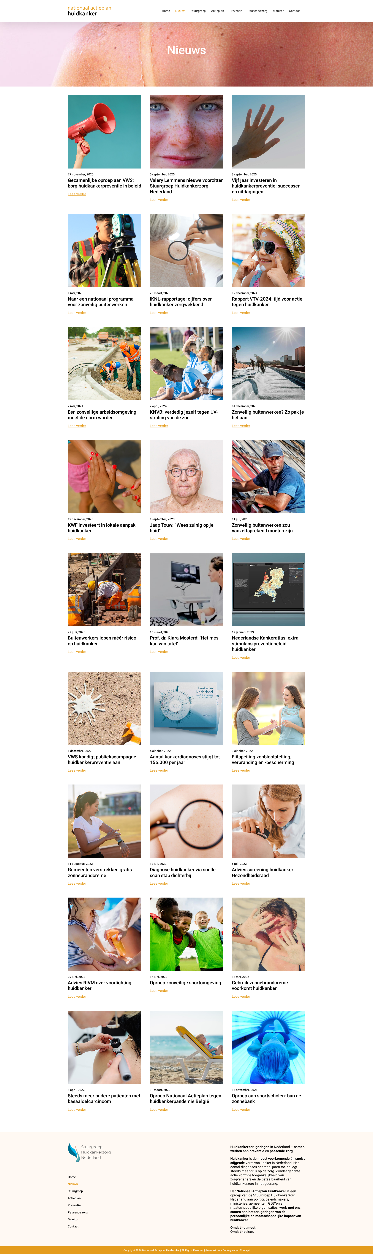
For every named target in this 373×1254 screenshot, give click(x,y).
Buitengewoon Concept (236, 1250)
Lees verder (77, 194)
